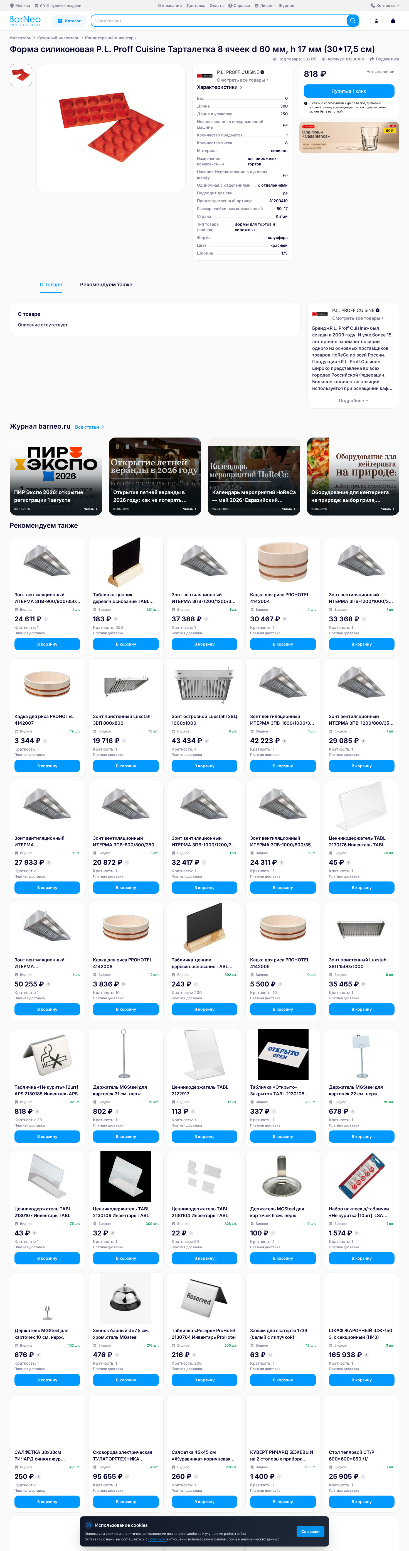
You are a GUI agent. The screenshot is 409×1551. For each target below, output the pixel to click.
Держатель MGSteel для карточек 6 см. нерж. (277, 1212)
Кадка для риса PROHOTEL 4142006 (279, 963)
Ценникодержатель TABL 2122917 (200, 1090)
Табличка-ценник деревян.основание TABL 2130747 (200, 963)
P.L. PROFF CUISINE (238, 72)
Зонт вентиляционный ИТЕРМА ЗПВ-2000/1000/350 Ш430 (44, 963)
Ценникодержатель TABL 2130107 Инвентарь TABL (42, 1212)
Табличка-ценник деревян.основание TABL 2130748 (121, 598)
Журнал (286, 5)
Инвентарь (20, 37)
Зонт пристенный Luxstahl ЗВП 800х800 (122, 720)
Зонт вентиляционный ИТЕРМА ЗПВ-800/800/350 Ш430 (123, 841)
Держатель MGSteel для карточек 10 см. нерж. (41, 1334)
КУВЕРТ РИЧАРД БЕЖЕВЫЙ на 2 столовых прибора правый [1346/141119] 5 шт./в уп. (282, 1455)
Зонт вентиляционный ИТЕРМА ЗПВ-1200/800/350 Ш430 (360, 720)
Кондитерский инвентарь (110, 37)
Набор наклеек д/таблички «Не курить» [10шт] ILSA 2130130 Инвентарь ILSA (359, 1212)
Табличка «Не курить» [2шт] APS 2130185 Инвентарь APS (46, 1090)
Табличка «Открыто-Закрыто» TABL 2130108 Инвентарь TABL (277, 1090)
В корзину (47, 644)
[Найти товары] (353, 20)
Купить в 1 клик (349, 91)
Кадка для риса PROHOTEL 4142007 (44, 720)
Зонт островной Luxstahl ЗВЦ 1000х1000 (204, 720)
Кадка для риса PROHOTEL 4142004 (279, 598)
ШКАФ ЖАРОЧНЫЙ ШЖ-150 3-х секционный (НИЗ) (360, 1334)
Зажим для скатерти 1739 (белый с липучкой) (278, 1334)
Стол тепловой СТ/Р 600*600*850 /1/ (351, 1455)
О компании (170, 5)
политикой (157, 1539)
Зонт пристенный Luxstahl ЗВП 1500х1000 (358, 963)
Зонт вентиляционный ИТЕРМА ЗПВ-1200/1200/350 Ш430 (204, 598)
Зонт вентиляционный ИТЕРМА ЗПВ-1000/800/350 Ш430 (282, 841)
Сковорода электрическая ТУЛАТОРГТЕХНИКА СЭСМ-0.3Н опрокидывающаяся (122, 1455)
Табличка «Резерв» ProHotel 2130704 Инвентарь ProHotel (204, 1334)
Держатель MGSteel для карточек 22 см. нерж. (356, 1090)
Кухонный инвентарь (58, 37)
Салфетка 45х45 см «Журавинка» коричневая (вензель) (201, 1455)
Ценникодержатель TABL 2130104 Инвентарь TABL (200, 1212)
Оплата (217, 5)
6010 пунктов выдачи (60, 5)
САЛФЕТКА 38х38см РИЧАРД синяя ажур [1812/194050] (37, 1455)
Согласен (310, 1531)
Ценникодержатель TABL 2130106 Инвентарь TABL (121, 1212)
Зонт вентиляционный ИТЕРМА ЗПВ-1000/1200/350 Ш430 (204, 841)
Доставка (195, 5)
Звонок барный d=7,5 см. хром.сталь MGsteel (121, 1334)
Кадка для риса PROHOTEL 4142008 (122, 963)
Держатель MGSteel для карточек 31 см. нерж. (120, 1090)
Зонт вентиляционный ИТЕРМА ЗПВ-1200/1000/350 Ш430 (362, 598)
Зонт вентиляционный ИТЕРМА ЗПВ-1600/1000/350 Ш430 (283, 720)
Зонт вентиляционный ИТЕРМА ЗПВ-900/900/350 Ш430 (45, 598)
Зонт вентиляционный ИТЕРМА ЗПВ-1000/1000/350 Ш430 (44, 841)
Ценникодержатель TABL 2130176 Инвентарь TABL (357, 841)
